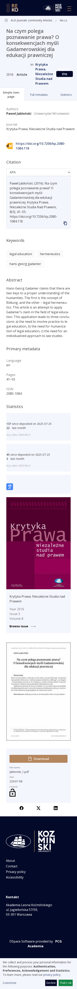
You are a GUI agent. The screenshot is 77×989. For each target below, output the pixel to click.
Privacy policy (16, 872)
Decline (51, 983)
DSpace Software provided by (31, 941)
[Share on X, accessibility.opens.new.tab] (38, 807)
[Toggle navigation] (69, 9)
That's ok (65, 983)
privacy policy (51, 975)
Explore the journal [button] (64, 74)
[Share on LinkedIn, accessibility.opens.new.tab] (56, 807)
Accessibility (14, 877)
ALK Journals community (26, 20)
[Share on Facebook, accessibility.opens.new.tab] (21, 807)
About (10, 860)
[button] (38, 94)
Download (41, 759)
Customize (9, 983)
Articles (47, 20)
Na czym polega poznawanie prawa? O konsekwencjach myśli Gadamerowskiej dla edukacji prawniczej (65, 20)
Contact (11, 866)
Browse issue (19, 626)
